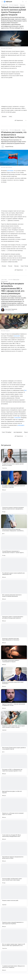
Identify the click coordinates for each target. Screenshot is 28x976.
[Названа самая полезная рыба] (14, 896)
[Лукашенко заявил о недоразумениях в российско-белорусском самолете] (14, 612)
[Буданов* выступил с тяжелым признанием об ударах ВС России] (14, 699)
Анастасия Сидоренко (11, 309)
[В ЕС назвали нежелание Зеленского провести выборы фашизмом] (14, 590)
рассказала (10, 170)
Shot (25, 390)
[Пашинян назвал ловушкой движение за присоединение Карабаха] (14, 917)
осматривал (17, 417)
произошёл (17, 336)
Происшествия (4, 281)
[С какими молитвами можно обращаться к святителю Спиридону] (14, 961)
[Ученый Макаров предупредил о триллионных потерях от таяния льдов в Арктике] (14, 546)
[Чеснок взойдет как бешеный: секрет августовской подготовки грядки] (14, 874)
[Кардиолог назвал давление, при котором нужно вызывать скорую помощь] (14, 721)
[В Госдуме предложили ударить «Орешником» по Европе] (14, 655)
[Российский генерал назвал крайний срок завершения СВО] (14, 568)
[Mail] (4, 1)
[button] (14, 39)
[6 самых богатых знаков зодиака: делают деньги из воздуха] (14, 459)
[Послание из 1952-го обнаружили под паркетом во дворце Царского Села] (14, 765)
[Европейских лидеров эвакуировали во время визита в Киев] (14, 852)
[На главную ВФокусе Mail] (8, 1)
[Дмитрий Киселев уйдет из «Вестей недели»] (14, 786)
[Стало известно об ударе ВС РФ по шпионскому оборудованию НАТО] (14, 830)
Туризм (23, 130)
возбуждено (21, 425)
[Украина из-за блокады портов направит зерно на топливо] (14, 808)
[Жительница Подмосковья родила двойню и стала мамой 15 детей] (14, 743)
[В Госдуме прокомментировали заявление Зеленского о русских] (14, 481)
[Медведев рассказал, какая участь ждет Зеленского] (14, 677)
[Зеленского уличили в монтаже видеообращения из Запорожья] (14, 634)
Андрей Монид (9, 146)
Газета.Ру (16, 5)
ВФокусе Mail (17, 130)
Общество (22, 5)
